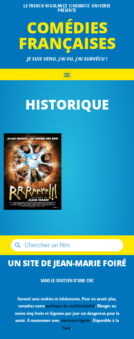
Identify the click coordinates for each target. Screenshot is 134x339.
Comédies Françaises (67, 35)
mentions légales (75, 320)
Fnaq (66, 327)
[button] (67, 74)
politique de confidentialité (70, 306)
